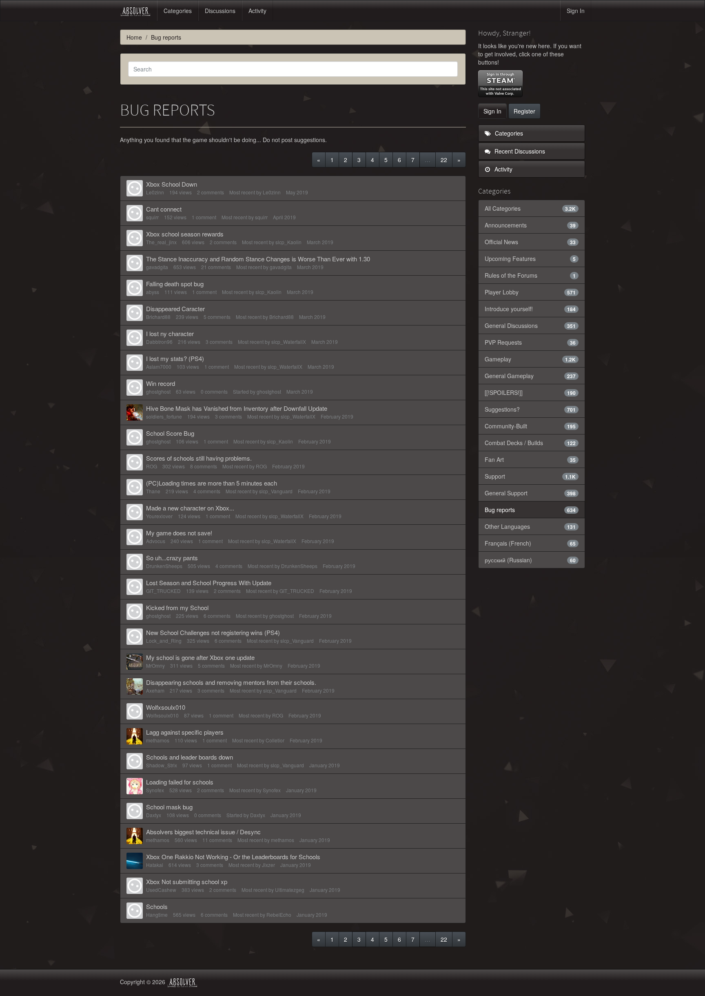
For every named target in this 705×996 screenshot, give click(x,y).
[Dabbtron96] (134, 338)
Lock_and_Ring (164, 640)
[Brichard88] (134, 313)
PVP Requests (530, 342)
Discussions (220, 11)
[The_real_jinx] (134, 238)
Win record (160, 383)
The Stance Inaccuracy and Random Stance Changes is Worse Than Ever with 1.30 (258, 258)
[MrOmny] (134, 661)
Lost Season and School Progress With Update (208, 582)
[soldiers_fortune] (134, 412)
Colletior (275, 740)
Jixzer (268, 864)
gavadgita (157, 266)
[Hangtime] (134, 910)
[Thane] (134, 487)
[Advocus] (134, 537)
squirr (152, 217)
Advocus (155, 540)
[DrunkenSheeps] (134, 562)
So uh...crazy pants (172, 557)
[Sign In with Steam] (500, 83)
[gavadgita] (134, 263)
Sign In (576, 11)
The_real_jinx (161, 241)
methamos (157, 740)
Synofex (155, 790)
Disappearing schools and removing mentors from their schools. (231, 682)
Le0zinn (155, 192)
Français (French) (530, 543)
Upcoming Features (530, 258)
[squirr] (134, 213)
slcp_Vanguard (276, 491)
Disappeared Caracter (175, 308)
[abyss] (134, 288)
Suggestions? (530, 409)
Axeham (155, 690)
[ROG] (134, 462)
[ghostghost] (134, 387)
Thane (153, 491)
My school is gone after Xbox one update (200, 657)
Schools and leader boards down (189, 757)
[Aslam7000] (134, 362)
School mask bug (169, 806)
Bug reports (530, 510)
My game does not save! (179, 532)
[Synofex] (134, 786)
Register (524, 111)
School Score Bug (170, 433)
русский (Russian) (530, 560)
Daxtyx (153, 814)
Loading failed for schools (179, 782)
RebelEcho (278, 914)
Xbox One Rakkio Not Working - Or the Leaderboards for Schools (233, 856)
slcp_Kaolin (288, 241)
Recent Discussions (519, 151)
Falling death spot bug (175, 283)
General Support (530, 493)
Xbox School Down (171, 184)
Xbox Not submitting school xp (186, 881)
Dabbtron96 (159, 341)
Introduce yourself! (530, 309)
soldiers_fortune (164, 416)
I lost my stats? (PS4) (175, 358)
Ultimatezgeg (289, 889)
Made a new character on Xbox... (190, 508)
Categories (178, 11)
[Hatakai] (134, 861)
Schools (157, 906)
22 (444, 160)
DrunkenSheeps (164, 565)
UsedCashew (161, 889)
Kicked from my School (177, 607)
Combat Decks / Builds (530, 443)
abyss (152, 291)
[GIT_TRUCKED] (134, 587)
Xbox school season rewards (185, 234)
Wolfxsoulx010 (165, 707)
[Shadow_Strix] (134, 761)
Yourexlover (159, 515)
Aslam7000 (158, 366)
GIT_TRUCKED (163, 590)
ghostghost (158, 391)
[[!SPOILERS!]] (530, 392)
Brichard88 (158, 316)
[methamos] (134, 736)
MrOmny (155, 665)
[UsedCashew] (134, 886)
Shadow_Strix (161, 765)
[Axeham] (134, 686)
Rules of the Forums (530, 275)
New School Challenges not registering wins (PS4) (213, 632)
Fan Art (530, 459)
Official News (530, 242)
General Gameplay (530, 376)
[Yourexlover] (134, 512)
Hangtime (157, 914)
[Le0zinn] (134, 188)
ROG (151, 466)
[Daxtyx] (134, 811)
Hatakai (154, 864)
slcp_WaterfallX (288, 341)
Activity (257, 11)
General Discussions (530, 325)
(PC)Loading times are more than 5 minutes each (211, 483)
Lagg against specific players (185, 732)
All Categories (530, 208)
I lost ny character (170, 333)
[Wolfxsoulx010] (134, 711)
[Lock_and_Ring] (134, 636)
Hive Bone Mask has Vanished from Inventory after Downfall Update (236, 408)
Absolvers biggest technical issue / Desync (203, 831)
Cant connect (164, 209)
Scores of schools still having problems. (199, 458)
